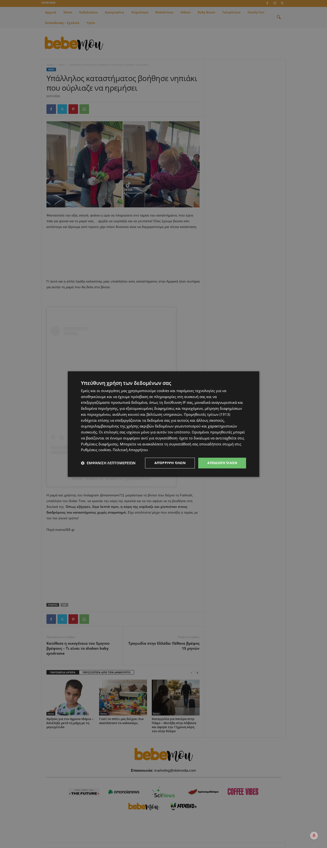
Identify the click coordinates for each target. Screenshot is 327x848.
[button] (108, 463)
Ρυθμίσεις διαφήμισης (99, 444)
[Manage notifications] (314, 835)
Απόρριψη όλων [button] (170, 462)
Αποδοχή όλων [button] (222, 462)
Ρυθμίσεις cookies (96, 450)
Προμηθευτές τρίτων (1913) (207, 414)
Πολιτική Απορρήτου (130, 450)
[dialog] (163, 424)
